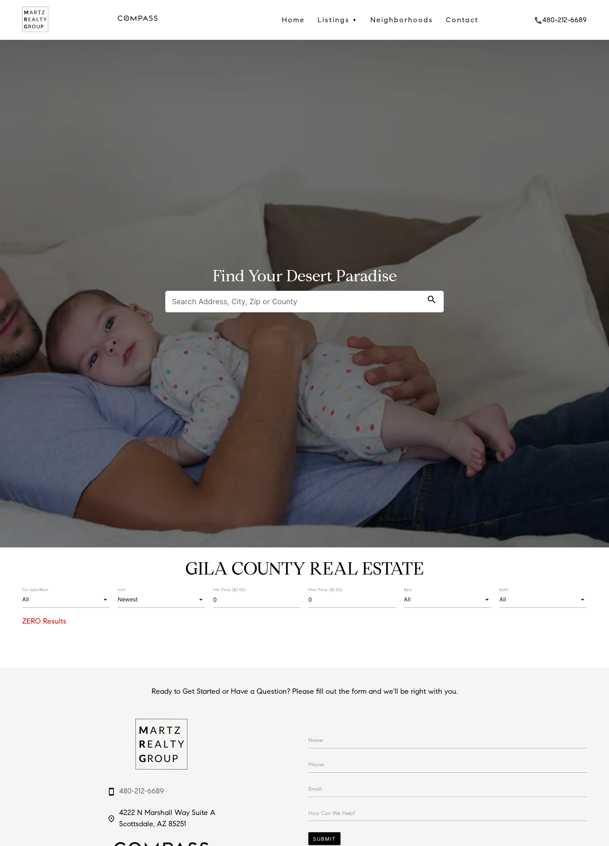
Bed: (408, 589)
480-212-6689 (560, 20)
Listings (338, 20)
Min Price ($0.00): (229, 589)
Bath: (504, 589)
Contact (462, 20)
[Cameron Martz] (35, 33)
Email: (315, 789)
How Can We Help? (331, 813)
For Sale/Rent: (35, 589)
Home (293, 20)
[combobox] (66, 599)
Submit (324, 839)
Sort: (122, 589)
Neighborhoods (401, 20)
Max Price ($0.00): (325, 589)
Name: (316, 740)
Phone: (316, 764)
